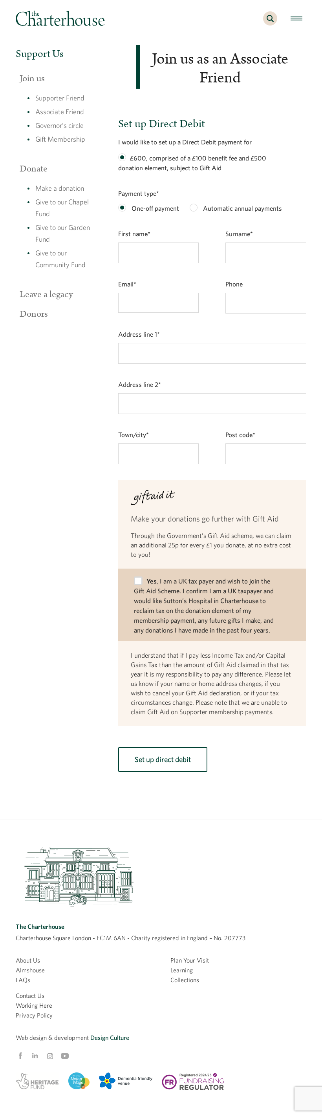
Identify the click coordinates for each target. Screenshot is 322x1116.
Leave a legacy (46, 294)
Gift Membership (60, 139)
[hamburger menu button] (296, 18)
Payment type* (138, 193)
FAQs (23, 979)
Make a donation (59, 188)
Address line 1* (139, 334)
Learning (181, 970)
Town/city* (133, 434)
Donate (34, 169)
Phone (234, 284)
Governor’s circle (59, 125)
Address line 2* (139, 384)
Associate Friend (59, 112)
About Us (28, 960)
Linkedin (35, 1055)
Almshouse (30, 970)
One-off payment (154, 208)
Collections (184, 979)
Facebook (20, 1056)
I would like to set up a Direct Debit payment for (185, 142)
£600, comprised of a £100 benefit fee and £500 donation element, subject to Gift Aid (192, 162)
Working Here (34, 1005)
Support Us (40, 54)
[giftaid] (138, 580)
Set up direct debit (163, 759)
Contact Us (30, 995)
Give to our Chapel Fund (62, 208)
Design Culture (109, 1037)
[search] (270, 22)
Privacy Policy (34, 1015)
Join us (32, 78)
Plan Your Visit (189, 960)
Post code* (240, 434)
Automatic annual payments (241, 208)
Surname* (239, 233)
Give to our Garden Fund (62, 233)
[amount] (122, 157)
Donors (34, 314)
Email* (127, 284)
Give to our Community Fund (60, 259)
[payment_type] (122, 208)
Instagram (50, 1056)
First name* (134, 233)
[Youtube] (64, 1056)
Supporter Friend (59, 98)
